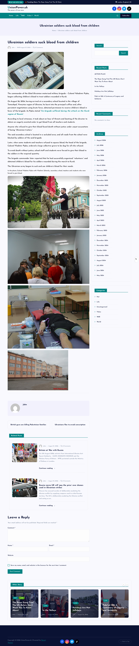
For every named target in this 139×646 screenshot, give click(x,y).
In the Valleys (99, 86)
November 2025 (102, 185)
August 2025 (101, 200)
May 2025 (100, 215)
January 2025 (101, 235)
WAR (23, 15)
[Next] (127, 584)
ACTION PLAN (100, 74)
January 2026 (101, 175)
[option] (24, 603)
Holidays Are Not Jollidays (104, 91)
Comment (11, 528)
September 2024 (103, 255)
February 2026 (102, 170)
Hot (98, 297)
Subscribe (125, 15)
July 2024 (100, 265)
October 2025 (102, 190)
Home (11, 15)
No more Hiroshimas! (113, 610)
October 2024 (102, 250)
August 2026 (101, 140)
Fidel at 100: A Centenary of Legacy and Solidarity (83, 607)
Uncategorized (102, 307)
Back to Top (125, 641)
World (36, 15)
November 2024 (102, 245)
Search (99, 45)
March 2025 (101, 225)
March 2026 (101, 165)
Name (10, 545)
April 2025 (100, 220)
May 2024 (100, 275)
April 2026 (100, 160)
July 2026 (100, 145)
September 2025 (102, 195)
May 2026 (100, 155)
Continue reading (46, 468)
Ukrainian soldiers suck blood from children (72, 30)
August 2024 (101, 260)
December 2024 (102, 240)
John (13, 47)
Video (29, 15)
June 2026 (100, 150)
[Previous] (123, 584)
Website (10, 555)
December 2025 (102, 180)
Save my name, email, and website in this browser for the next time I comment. (38, 565)
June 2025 (100, 210)
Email (51, 545)
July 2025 (100, 205)
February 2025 (102, 230)
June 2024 (100, 270)
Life (17, 15)
